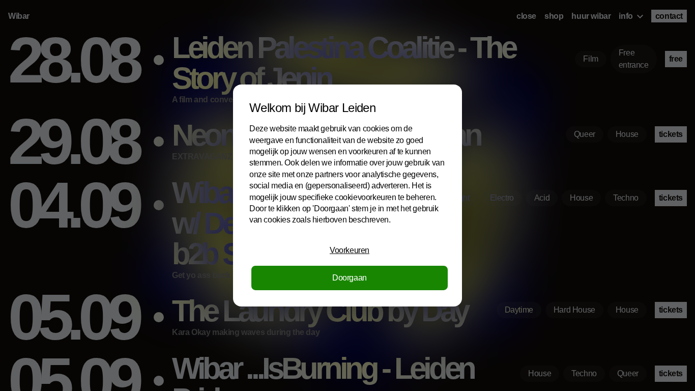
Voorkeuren (349, 250)
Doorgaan (349, 277)
